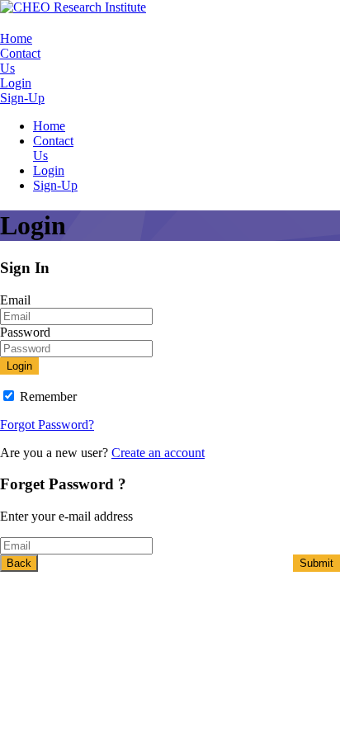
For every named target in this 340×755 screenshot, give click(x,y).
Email (15, 300)
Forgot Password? (47, 425)
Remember (48, 396)
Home (16, 38)
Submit (316, 563)
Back (19, 563)
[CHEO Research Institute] (73, 7)
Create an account (158, 453)
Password (25, 332)
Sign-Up (22, 98)
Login (15, 83)
